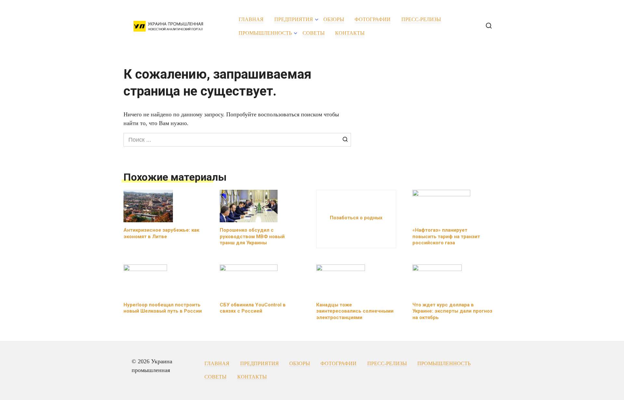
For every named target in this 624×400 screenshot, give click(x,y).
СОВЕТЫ (314, 33)
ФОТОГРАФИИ (373, 19)
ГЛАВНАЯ (251, 19)
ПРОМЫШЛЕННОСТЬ (265, 33)
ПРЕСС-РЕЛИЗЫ (421, 19)
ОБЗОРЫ (333, 19)
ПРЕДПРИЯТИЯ (293, 19)
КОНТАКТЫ (350, 33)
